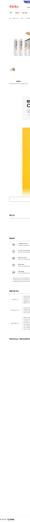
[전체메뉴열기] (11, 12)
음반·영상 (24, 13)
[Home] (9, 18)
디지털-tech (15, 18)
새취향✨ (17, 13)
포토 (22, 18)
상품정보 (18, 81)
